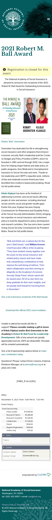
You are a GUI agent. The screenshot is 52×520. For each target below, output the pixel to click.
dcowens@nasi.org (32, 364)
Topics (8, 435)
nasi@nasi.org (34, 496)
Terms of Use (23, 504)
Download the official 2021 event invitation (26, 310)
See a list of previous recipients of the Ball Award (24, 297)
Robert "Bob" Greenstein (13, 141)
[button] (48, 19)
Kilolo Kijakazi (8, 193)
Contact (8, 447)
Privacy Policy (8, 504)
